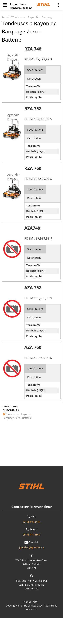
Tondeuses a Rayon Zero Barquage (32, 17)
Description (34, 78)
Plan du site (30, 602)
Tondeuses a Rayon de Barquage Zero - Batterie (17, 416)
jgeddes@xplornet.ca (31, 547)
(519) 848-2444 (31, 521)
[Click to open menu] (5, 5)
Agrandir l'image (13, 57)
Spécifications (35, 70)
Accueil (6, 17)
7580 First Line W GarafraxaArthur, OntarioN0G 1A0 (31, 564)
